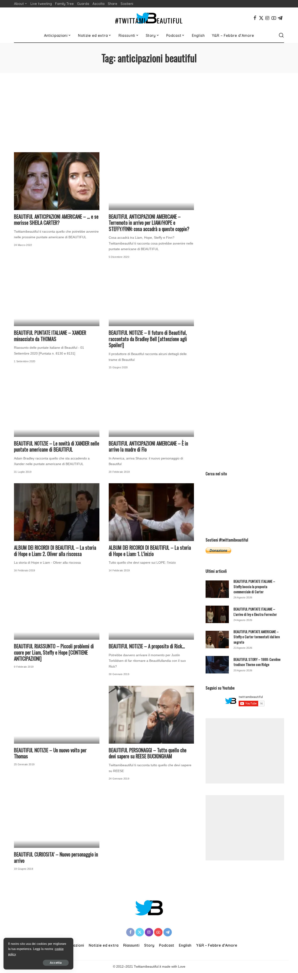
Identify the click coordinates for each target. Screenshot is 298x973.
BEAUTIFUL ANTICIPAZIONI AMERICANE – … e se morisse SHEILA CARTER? (56, 219)
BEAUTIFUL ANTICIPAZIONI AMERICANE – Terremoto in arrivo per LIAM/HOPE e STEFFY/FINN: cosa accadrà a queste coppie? (149, 222)
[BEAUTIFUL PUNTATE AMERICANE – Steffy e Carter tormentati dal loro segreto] (217, 639)
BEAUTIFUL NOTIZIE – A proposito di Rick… (147, 646)
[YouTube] (273, 18)
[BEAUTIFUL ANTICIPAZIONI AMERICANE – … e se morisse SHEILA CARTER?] (56, 181)
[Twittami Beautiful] (149, 18)
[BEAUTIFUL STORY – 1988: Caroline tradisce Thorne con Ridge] (217, 664)
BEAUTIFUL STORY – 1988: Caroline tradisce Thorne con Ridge (257, 662)
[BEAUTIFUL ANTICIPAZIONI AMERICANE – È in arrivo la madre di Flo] (151, 408)
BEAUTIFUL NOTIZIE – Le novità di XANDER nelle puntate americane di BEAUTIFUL (56, 446)
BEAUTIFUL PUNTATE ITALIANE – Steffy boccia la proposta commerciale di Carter (254, 586)
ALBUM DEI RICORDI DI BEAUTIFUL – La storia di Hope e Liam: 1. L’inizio (150, 550)
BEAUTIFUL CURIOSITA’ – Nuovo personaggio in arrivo (56, 857)
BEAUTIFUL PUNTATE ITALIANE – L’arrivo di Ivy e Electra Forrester (255, 611)
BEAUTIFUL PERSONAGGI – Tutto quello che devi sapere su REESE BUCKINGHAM (147, 753)
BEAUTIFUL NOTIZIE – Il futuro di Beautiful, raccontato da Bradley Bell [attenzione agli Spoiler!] (148, 338)
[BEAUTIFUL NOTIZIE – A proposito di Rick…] (151, 611)
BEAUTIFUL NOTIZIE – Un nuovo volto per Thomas (50, 753)
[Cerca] (281, 35)
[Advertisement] (149, 108)
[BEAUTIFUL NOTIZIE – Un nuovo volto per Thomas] (56, 715)
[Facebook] (255, 18)
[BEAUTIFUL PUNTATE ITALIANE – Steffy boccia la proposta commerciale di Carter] (217, 589)
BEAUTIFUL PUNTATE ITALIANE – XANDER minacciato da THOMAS (50, 335)
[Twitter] (261, 18)
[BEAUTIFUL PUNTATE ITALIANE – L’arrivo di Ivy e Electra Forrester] (217, 614)
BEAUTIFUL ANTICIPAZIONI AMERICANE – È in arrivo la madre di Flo (148, 446)
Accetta (56, 962)
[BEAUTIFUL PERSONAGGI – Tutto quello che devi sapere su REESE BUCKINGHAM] (151, 715)
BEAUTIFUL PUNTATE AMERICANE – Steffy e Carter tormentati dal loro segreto (257, 637)
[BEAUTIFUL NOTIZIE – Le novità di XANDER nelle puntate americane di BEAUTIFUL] (56, 408)
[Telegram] (280, 18)
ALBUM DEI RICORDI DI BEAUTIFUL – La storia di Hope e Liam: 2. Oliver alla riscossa (55, 550)
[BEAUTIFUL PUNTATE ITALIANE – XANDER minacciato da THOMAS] (56, 297)
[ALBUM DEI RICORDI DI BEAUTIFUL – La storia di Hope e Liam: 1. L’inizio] (151, 512)
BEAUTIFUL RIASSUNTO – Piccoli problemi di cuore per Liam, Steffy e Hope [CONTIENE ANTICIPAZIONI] (54, 652)
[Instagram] (267, 18)
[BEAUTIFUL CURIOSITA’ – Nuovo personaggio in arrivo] (56, 819)
